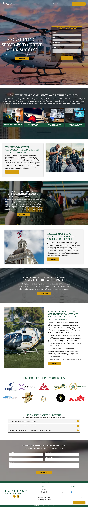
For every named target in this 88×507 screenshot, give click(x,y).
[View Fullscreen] (62, 494)
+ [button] (62, 490)
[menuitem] (28, 4)
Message (54, 47)
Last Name (48, 452)
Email (53, 37)
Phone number (56, 42)
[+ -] (71, 494)
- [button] (62, 491)
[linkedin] (18, 496)
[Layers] (81, 490)
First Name (12, 452)
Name (54, 32)
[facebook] (14, 496)
